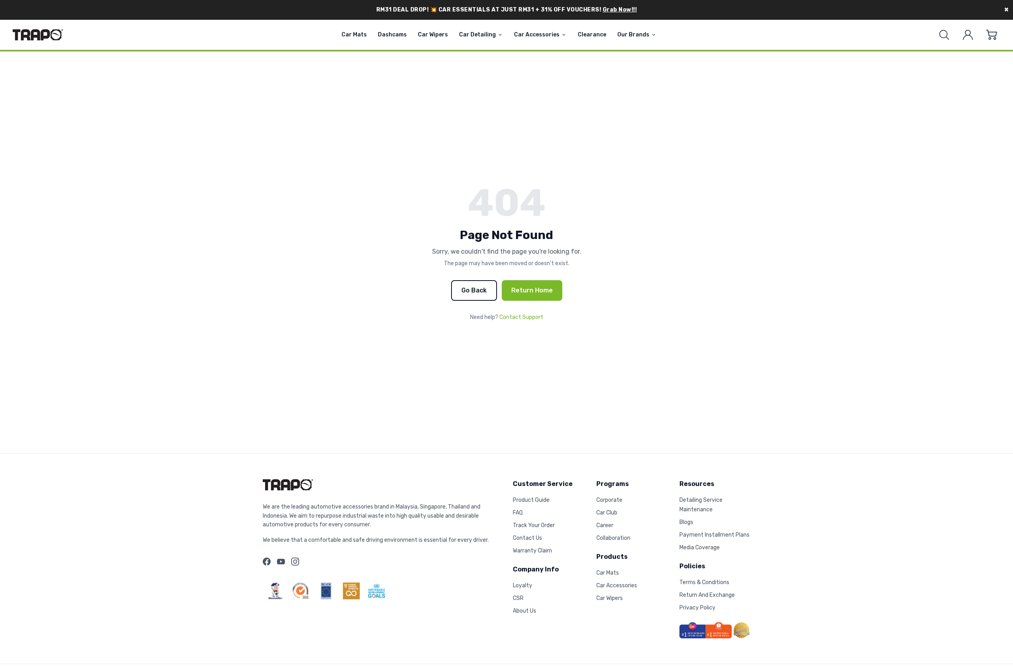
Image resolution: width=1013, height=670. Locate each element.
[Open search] (944, 35)
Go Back (474, 290)
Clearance (592, 34)
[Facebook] (267, 562)
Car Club (606, 512)
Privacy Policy (697, 607)
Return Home (532, 290)
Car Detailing (477, 34)
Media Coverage (699, 547)
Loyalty (522, 585)
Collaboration (613, 538)
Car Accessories (537, 34)
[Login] (968, 35)
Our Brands (633, 34)
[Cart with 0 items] (991, 35)
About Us (524, 610)
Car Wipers (433, 34)
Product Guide (531, 500)
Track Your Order (534, 525)
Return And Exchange (707, 595)
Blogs (686, 522)
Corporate (609, 500)
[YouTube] (281, 562)
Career (604, 525)
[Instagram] (295, 562)
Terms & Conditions (704, 582)
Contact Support (521, 317)
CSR (518, 598)
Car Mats (354, 34)
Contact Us (527, 538)
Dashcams (392, 34)
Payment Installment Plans (714, 534)
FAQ (518, 512)
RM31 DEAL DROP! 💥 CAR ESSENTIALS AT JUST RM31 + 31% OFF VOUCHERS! (506, 10)
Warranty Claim (532, 550)
